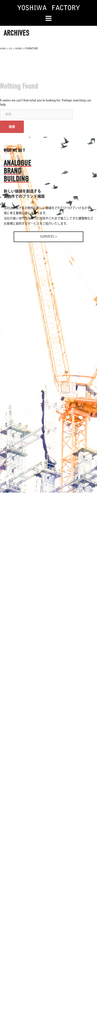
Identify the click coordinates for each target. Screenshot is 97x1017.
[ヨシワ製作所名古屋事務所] (48, 7)
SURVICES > (48, 236)
